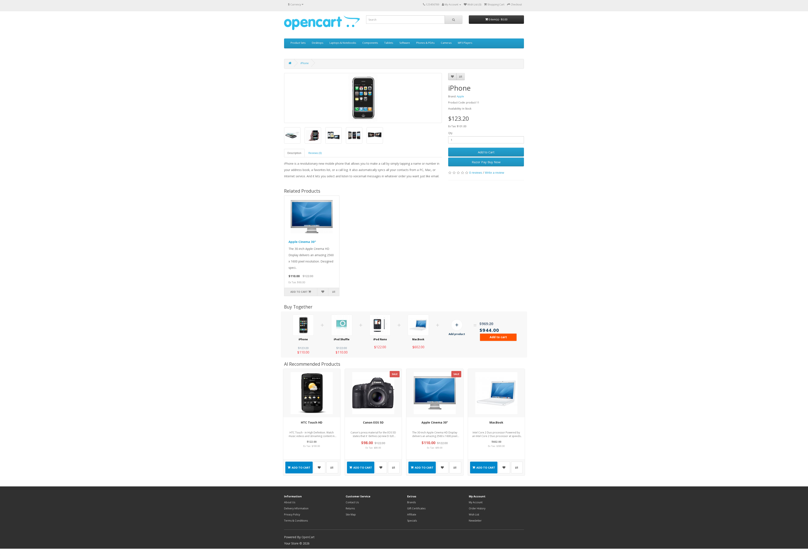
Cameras (446, 43)
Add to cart (498, 337)
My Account (475, 502)
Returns (350, 508)
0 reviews (475, 173)
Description (294, 153)
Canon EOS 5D (373, 422)
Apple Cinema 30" (302, 242)
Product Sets (298, 43)
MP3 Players (465, 43)
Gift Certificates (416, 508)
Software (404, 43)
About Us (289, 502)
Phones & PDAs (425, 43)
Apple (460, 96)
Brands (411, 502)
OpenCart (308, 537)
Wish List (474, 514)
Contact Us (352, 502)
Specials (412, 520)
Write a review (494, 173)
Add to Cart (486, 152)
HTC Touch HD (311, 422)
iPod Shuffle (342, 339)
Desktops (317, 43)
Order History (477, 508)
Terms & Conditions (296, 520)
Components (370, 43)
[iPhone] (363, 98)
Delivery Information (296, 508)
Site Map (351, 514)
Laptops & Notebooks (343, 43)
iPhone (304, 63)
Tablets (388, 43)
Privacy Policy (292, 514)
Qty (450, 133)
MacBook (418, 339)
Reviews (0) (315, 153)
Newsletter (475, 520)
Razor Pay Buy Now (486, 162)
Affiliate (411, 514)
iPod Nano (380, 339)
